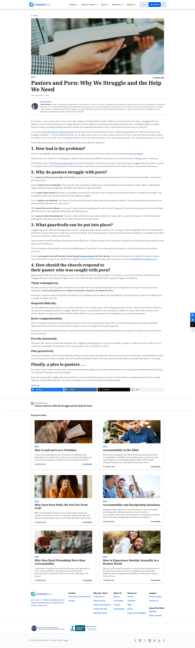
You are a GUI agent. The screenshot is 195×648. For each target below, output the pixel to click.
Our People (118, 600)
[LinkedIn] (192, 320)
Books (130, 609)
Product (72, 4)
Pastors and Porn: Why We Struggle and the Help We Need (63, 404)
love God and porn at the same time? (58, 132)
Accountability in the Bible (121, 450)
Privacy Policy (56, 640)
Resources (116, 4)
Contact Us (154, 600)
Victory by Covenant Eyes (79, 596)
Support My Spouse (102, 604)
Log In (144, 4)
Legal (66, 640)
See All (130, 596)
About (103, 4)
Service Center (155, 596)
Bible (33, 77)
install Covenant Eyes (82, 256)
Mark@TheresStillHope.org (144, 259)
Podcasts (131, 600)
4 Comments (156, 521)
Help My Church (100, 613)
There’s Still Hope (97, 104)
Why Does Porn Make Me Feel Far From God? (61, 506)
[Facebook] (192, 315)
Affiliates (153, 611)
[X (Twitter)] (192, 324)
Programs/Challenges (136, 613)
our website (138, 153)
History (116, 596)
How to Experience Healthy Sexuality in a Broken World (131, 562)
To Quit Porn (99, 596)
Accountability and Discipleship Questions (131, 505)
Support (130, 4)
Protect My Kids (100, 609)
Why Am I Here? (88, 4)
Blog (35, 15)
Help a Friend (99, 600)
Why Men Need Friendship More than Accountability (60, 562)
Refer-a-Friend (155, 615)
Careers (116, 604)
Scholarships (119, 609)
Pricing (71, 600)
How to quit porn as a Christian (55, 450)
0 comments (87, 464)
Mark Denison (46, 102)
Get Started (154, 4)
